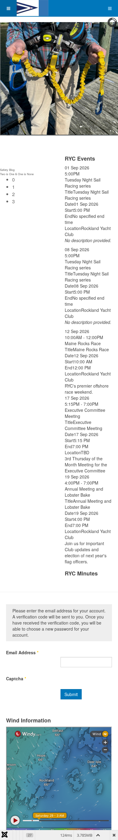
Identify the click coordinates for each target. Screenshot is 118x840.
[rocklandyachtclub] (24, 8)
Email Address (22, 652)
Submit (71, 694)
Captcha (16, 678)
